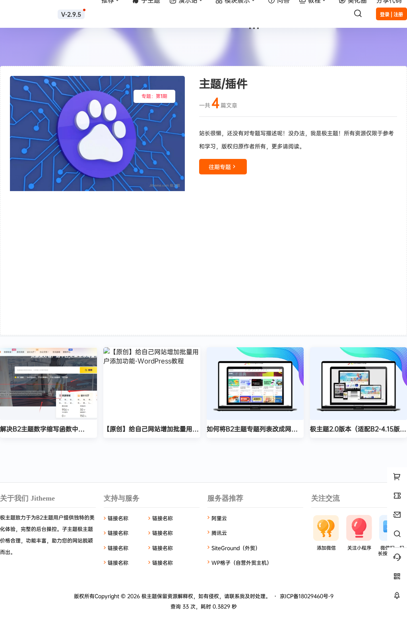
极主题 (148, 596)
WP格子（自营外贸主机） (241, 562)
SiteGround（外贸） (235, 547)
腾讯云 (219, 532)
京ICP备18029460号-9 (306, 596)
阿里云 (219, 518)
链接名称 (118, 518)
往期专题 (220, 166)
